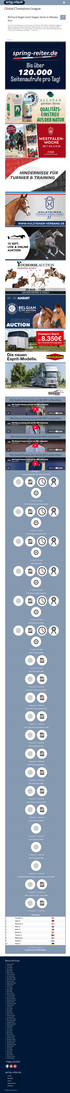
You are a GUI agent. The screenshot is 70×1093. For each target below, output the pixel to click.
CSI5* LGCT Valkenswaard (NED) (36, 690)
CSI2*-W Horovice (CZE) (36, 623)
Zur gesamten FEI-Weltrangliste (35, 950)
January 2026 (10, 976)
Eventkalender (35, 471)
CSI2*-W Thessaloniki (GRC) (36, 765)
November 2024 (11, 1000)
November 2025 (11, 979)
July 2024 (9, 1007)
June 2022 (10, 1049)
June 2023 (10, 1029)
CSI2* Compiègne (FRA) (36, 858)
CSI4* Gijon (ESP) (36, 563)
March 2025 (10, 993)
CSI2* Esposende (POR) (36, 839)
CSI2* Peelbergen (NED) (36, 821)
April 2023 (9, 1032)
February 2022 (11, 1056)
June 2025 (10, 988)
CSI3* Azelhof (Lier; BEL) (36, 746)
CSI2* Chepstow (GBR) (36, 653)
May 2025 (9, 990)
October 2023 (10, 1022)
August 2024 (10, 1005)
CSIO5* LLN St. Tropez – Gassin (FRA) (36, 895)
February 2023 (11, 1036)
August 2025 (10, 984)
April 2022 (9, 1053)
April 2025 (9, 991)
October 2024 (10, 1002)
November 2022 (11, 1041)
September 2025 (11, 983)
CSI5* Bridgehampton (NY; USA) (36, 534)
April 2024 (9, 1012)
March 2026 (10, 972)
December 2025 (11, 978)
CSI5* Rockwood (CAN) (36, 671)
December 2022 (11, 1039)
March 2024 (10, 1014)
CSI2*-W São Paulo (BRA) (36, 783)
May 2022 (9, 1051)
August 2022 (10, 1046)
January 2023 (10, 1037)
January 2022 (10, 1058)
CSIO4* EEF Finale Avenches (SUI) (36, 709)
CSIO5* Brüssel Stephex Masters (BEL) (36, 504)
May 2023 (9, 1031)
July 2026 (9, 966)
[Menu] (64, 2)
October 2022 (10, 1043)
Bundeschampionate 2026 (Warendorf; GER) (36, 474)
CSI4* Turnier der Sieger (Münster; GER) (36, 727)
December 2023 (11, 1019)
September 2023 (11, 1024)
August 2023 (10, 1025)
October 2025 (10, 981)
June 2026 (10, 967)
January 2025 (10, 996)
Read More (35, 30)
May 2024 (9, 1010)
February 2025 (11, 995)
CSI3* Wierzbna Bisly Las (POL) (36, 593)
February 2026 (11, 974)
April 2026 (9, 971)
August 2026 (10, 964)
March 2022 (10, 1055)
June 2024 (10, 1008)
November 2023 (11, 1020)
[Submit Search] (6, 39)
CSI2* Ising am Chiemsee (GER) (36, 802)
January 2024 (10, 1017)
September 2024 (11, 1003)
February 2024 (11, 1015)
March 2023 (10, 1034)
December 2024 (11, 998)
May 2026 (9, 969)
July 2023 (9, 1027)
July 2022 (9, 1048)
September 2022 (11, 1044)
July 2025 (9, 986)
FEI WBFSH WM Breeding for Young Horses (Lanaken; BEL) (36, 877)
